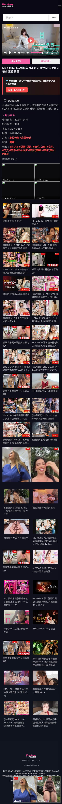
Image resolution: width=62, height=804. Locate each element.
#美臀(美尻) (49, 150)
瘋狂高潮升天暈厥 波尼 (44, 507)
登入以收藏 (13, 100)
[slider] (19, 52)
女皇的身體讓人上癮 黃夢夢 (16, 293)
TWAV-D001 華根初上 (44, 628)
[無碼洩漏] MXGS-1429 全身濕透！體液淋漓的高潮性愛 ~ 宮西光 (16, 442)
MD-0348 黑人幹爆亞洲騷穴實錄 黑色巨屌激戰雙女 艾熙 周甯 (45, 601)
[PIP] (51, 53)
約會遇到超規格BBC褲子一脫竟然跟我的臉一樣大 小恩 (16, 510)
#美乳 (50, 146)
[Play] (10, 53)
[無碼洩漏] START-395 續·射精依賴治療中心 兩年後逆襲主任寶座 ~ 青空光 (45, 296)
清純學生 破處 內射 (12, 220)
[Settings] (47, 53)
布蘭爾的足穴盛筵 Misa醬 (44, 439)
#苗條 (12, 150)
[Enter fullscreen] (57, 53)
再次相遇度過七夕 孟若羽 (16, 538)
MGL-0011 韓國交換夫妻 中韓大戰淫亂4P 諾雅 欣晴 (16, 692)
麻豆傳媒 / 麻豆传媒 (20, 137)
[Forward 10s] (15, 53)
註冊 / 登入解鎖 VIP (17, 90)
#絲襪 (5, 153)
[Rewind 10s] (5, 53)
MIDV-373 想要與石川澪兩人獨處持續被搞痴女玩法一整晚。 (16, 418)
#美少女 (14, 146)
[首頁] (7, 4)
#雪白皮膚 (22, 150)
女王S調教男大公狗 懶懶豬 (45, 391)
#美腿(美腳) (35, 150)
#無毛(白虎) (39, 146)
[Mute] (28, 53)
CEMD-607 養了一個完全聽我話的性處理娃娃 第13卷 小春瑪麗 (16, 272)
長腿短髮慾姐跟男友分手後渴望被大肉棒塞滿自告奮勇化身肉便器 (45, 722)
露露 (12, 142)
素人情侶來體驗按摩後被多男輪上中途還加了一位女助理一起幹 (16, 601)
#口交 (5, 150)
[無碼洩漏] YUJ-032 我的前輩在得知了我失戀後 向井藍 (45, 248)
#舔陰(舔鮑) (25, 146)
